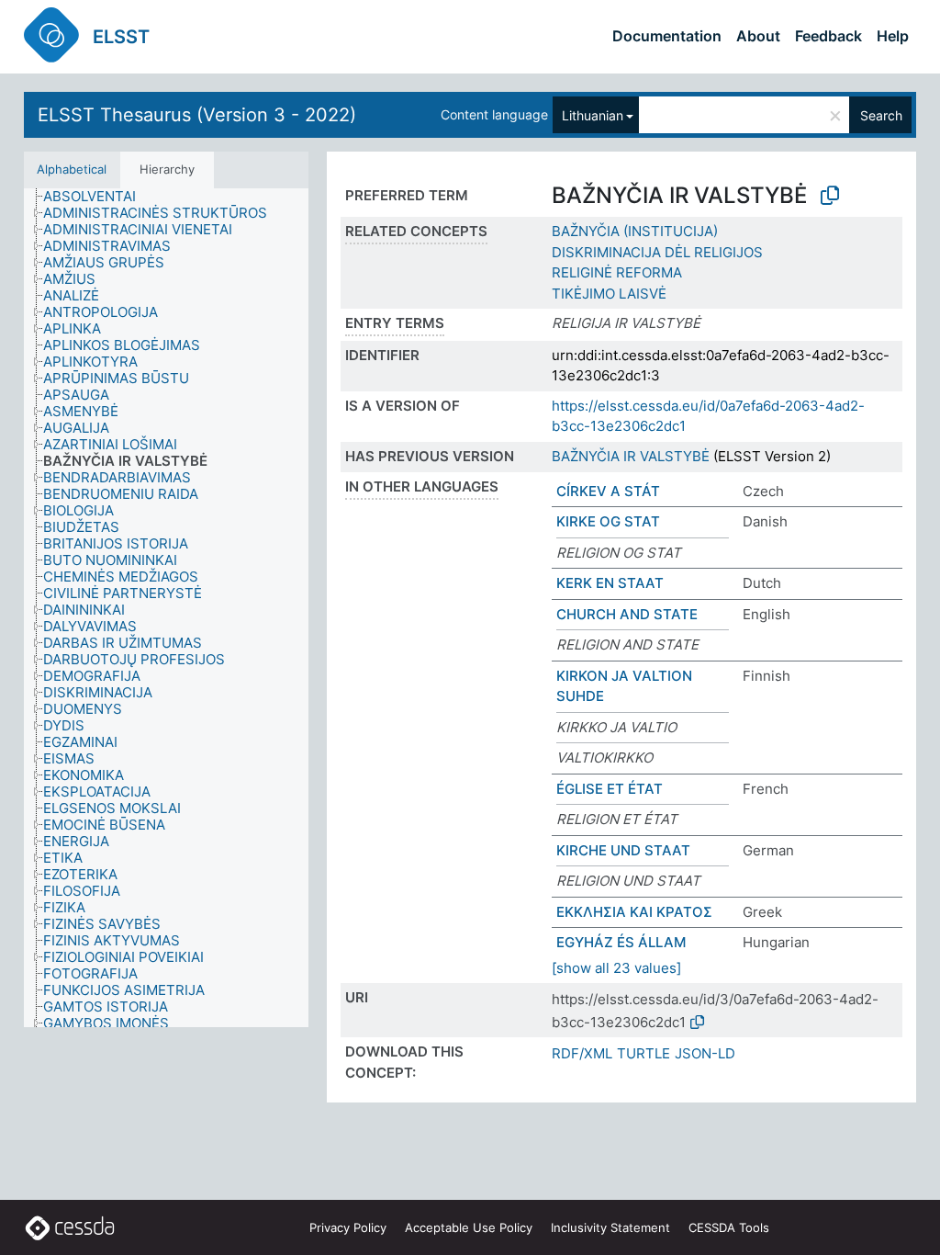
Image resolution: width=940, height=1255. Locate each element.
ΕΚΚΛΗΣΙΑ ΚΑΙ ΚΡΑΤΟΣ (634, 912)
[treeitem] (97, 196)
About (758, 36)
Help (893, 36)
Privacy (347, 1227)
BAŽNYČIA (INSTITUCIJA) (635, 231)
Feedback (828, 36)
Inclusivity (610, 1227)
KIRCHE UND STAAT (623, 850)
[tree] (166, 607)
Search (881, 115)
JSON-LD (705, 1053)
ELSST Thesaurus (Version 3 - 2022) (197, 115)
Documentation (667, 36)
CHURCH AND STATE (627, 614)
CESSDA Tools (728, 1227)
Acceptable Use (468, 1227)
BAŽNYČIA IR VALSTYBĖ (631, 456)
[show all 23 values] (616, 968)
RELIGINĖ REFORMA (617, 272)
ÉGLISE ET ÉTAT (609, 788)
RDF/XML (582, 1053)
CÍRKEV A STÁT (608, 491)
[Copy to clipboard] (830, 195)
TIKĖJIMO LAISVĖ (609, 293)
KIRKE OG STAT (608, 521)
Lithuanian (592, 115)
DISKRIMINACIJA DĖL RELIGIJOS (657, 252)
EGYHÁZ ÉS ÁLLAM (621, 942)
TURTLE (643, 1053)
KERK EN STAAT (610, 583)
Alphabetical (71, 169)
